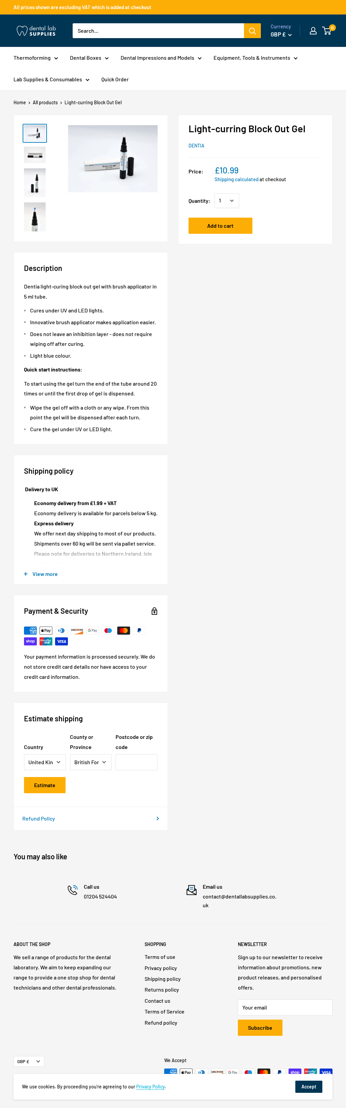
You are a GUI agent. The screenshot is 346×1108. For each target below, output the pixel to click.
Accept (308, 1086)
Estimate (44, 785)
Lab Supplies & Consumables (48, 79)
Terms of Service (164, 1011)
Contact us (157, 1000)
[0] (327, 31)
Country (33, 747)
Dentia (196, 145)
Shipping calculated (236, 179)
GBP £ (23, 1061)
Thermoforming (32, 57)
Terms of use (160, 956)
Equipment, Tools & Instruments (252, 57)
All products (45, 102)
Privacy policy (161, 968)
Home (20, 102)
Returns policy (162, 989)
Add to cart (220, 225)
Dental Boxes (85, 57)
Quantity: (200, 200)
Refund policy (161, 1022)
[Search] (252, 30)
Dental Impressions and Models (157, 57)
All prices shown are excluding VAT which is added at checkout (82, 7)
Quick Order (115, 79)
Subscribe (260, 1027)
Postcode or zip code (134, 741)
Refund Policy (38, 818)
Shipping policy (163, 978)
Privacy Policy (150, 1086)
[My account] (313, 30)
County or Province (81, 741)
